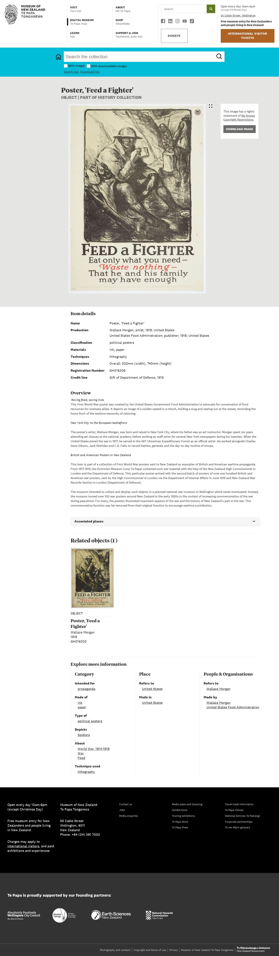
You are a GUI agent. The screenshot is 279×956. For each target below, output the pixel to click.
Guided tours (179, 810)
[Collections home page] (58, 57)
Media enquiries (128, 816)
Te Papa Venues (234, 810)
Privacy (173, 950)
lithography (86, 772)
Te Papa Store (180, 821)
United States (152, 689)
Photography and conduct (115, 950)
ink (80, 702)
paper (82, 707)
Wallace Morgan (218, 689)
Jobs (122, 810)
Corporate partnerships (238, 821)
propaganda (86, 689)
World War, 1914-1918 (94, 749)
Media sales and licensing (187, 804)
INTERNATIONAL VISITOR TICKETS (247, 36)
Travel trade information (239, 804)
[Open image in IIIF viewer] (210, 106)
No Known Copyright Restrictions (239, 118)
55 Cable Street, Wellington (238, 15)
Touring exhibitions (183, 816)
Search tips (71, 72)
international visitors (23, 846)
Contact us (125, 804)
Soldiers (84, 735)
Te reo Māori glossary (237, 827)
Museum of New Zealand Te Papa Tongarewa (207, 950)
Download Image (239, 129)
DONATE (174, 36)
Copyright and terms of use (150, 950)
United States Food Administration (232, 707)
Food (81, 758)
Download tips (90, 72)
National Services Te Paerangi (242, 816)
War (81, 753)
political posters (90, 721)
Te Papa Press (180, 827)
